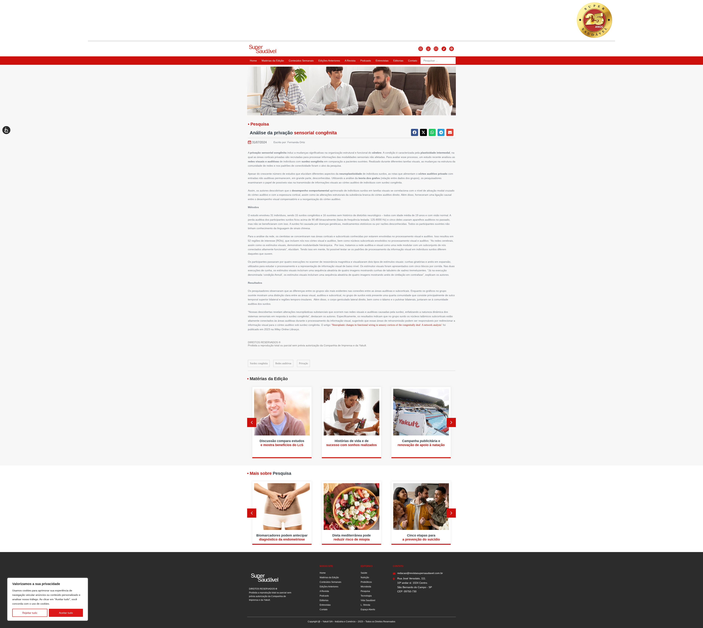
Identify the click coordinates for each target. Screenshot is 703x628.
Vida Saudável (368, 600)
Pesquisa (365, 591)
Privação (303, 363)
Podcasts (365, 60)
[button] (414, 132)
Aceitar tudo (66, 612)
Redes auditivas (283, 363)
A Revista (350, 60)
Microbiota (366, 586)
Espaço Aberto (368, 609)
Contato (412, 60)
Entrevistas (382, 60)
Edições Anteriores (329, 60)
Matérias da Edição (273, 60)
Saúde (364, 573)
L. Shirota (365, 605)
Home (253, 60)
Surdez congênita (259, 363)
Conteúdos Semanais (301, 60)
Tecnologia (366, 596)
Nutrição (365, 577)
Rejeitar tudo (29, 612)
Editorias (398, 60)
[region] (47, 599)
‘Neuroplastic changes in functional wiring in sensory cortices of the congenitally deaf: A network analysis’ (386, 325)
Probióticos (366, 582)
